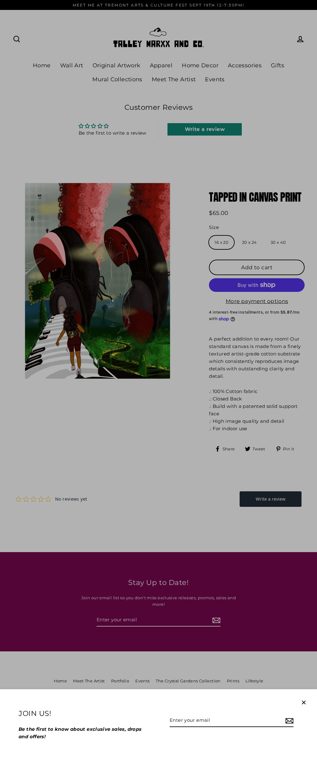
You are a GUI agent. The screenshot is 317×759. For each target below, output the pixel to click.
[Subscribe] (288, 720)
